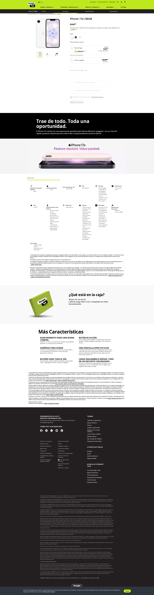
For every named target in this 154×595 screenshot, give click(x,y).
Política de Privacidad (63, 441)
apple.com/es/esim (36, 264)
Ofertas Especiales (92, 475)
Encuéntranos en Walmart (94, 477)
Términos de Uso (44, 443)
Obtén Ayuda (112, 2)
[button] (47, 7)
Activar (89, 453)
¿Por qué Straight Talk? (93, 470)
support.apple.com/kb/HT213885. (54, 394)
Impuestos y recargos (63, 467)
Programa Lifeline (92, 482)
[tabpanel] (77, 234)
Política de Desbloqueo (46, 453)
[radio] (71, 37)
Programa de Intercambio (94, 441)
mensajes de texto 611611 (47, 422)
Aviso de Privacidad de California (63, 464)
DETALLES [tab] (30, 178)
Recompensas (93, 2)
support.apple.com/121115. (115, 398)
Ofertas (89, 425)
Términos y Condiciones (46, 441)
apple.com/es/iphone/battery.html (40, 276)
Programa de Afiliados (63, 448)
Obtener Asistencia (92, 456)
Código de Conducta (63, 446)
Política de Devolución (45, 446)
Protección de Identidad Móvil (65, 453)
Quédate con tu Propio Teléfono (93, 430)
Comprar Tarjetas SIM (93, 427)
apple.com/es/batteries (115, 275)
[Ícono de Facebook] (41, 431)
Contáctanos (43, 451)
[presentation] (118, 2)
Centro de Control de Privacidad (63, 456)
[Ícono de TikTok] (62, 431)
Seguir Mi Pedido (91, 458)
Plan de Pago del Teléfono (94, 439)
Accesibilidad (61, 451)
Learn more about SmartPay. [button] (76, 55)
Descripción (65, 11)
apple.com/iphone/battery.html (66, 380)
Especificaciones (89, 11)
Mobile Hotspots (91, 436)
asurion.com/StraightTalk (44, 526)
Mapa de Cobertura (92, 472)
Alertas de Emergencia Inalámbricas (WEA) (45, 460)
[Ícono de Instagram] (46, 431)
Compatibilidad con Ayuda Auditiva (46, 456)
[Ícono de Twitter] (51, 431)
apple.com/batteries (51, 380)
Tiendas (60, 443)
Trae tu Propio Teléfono (94, 434)
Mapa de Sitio (43, 448)
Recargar (89, 451)
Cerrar (127, 591)
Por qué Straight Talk (103, 2)
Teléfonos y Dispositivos (94, 420)
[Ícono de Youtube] (57, 431)
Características (113, 11)
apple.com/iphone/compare (51, 403)
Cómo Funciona (91, 480)
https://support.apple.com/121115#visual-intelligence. (69, 383)
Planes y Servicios (92, 423)
